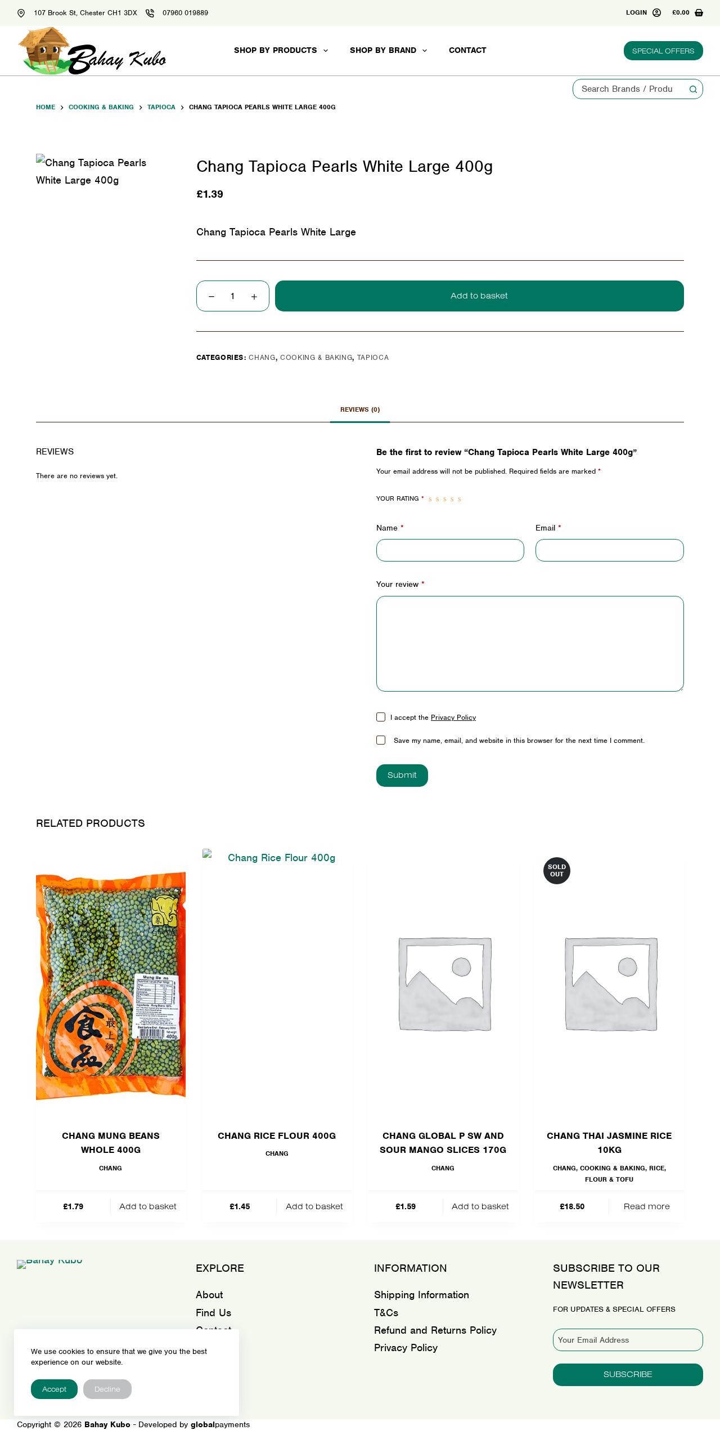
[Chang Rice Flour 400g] (277, 982)
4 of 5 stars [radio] (452, 499)
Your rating (400, 498)
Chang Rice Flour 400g (277, 1136)
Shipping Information (421, 1294)
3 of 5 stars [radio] (444, 499)
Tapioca (373, 357)
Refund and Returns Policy (435, 1330)
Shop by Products (275, 50)
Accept (54, 1388)
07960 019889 (185, 12)
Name (390, 528)
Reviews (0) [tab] (360, 409)
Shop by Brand (383, 50)
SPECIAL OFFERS (663, 50)
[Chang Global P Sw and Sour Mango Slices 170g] (443, 982)
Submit (402, 774)
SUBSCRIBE (628, 1374)
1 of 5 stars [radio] (430, 499)
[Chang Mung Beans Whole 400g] (111, 982)
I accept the (433, 717)
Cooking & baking (316, 357)
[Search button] (693, 89)
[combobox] (628, 89)
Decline (107, 1388)
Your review (400, 584)
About (209, 1294)
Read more (647, 1206)
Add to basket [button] (148, 1206)
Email (548, 528)
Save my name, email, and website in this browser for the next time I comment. (519, 740)
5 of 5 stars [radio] (459, 499)
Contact (468, 50)
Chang (262, 357)
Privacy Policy (453, 717)
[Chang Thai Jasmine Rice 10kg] (610, 982)
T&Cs (386, 1312)
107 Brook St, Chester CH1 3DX (85, 12)
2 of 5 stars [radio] (437, 499)
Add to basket (479, 295)
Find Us (213, 1312)
